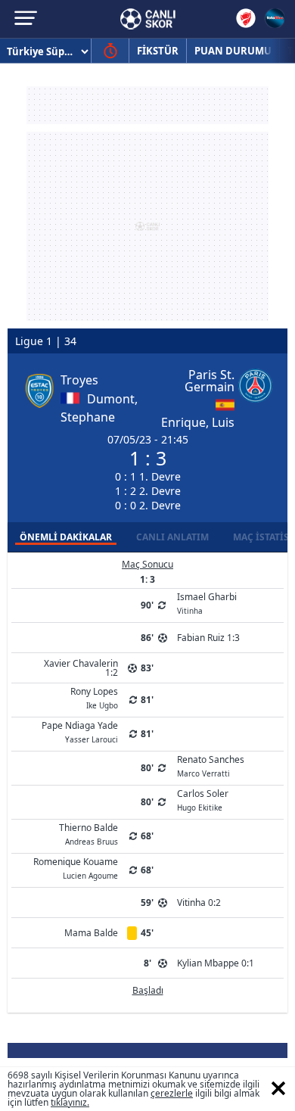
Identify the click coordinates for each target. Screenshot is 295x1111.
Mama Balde (91, 932)
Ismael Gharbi (207, 602)
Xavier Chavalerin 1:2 (81, 668)
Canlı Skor (147, 19)
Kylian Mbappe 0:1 (215, 963)
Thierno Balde (88, 833)
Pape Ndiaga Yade (80, 731)
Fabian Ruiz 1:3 (208, 637)
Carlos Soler (202, 799)
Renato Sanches (210, 765)
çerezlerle (172, 1093)
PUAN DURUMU (233, 51)
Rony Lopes (94, 697)
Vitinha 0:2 (199, 902)
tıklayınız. (70, 1102)
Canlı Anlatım (172, 537)
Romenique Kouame (75, 867)
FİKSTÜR (158, 51)
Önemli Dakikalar (66, 537)
